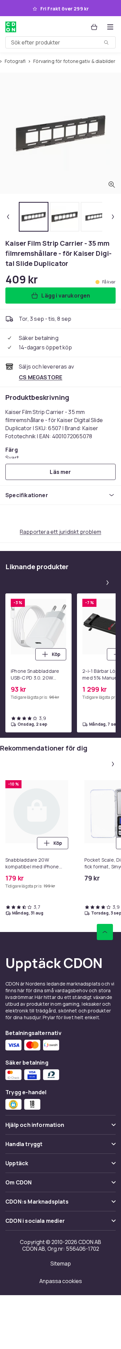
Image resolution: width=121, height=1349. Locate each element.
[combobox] (60, 42)
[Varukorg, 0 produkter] (94, 27)
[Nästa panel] (107, 583)
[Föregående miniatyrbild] (8, 217)
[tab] (33, 217)
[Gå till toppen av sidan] (105, 932)
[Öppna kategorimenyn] (110, 27)
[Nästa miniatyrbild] (113, 217)
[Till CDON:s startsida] (11, 27)
